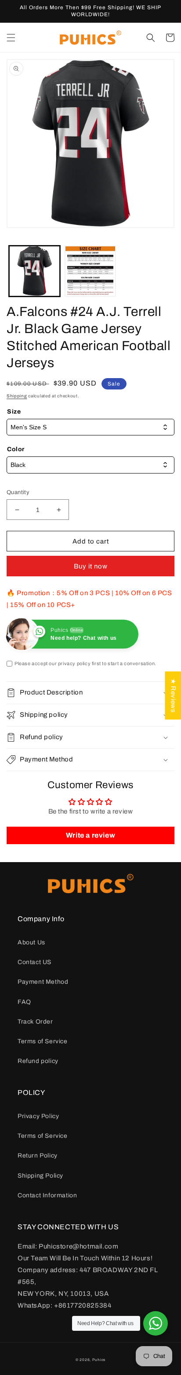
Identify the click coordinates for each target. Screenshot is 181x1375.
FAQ (24, 1002)
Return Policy (38, 1155)
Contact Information (47, 1195)
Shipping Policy (40, 1175)
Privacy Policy (38, 1116)
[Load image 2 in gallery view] (90, 271)
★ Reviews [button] (173, 695)
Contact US (34, 962)
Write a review (90, 835)
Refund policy (38, 1061)
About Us (31, 942)
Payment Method (43, 982)
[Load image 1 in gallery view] (34, 271)
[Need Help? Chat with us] (155, 1323)
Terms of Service (43, 1041)
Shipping (17, 395)
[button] (11, 37)
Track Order (35, 1021)
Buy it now (91, 566)
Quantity (18, 492)
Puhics (98, 1360)
